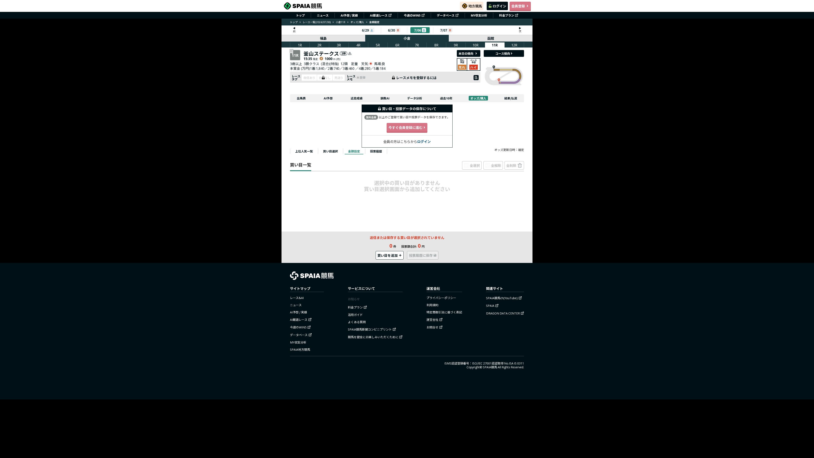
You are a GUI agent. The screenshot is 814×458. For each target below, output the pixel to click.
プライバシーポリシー (441, 297)
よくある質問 (357, 321)
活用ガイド (355, 314)
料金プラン (506, 15)
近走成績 (356, 98)
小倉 (407, 38)
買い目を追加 (387, 255)
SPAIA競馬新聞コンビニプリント (370, 329)
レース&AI (297, 297)
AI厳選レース (378, 15)
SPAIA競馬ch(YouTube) (502, 298)
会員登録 (518, 5)
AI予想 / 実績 (349, 15)
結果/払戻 (510, 98)
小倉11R (340, 22)
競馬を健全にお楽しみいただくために (373, 337)
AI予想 (328, 98)
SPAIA (490, 305)
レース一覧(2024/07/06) (317, 22)
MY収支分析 (479, 15)
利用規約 (432, 304)
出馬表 (301, 98)
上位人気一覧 (304, 151)
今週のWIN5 (412, 15)
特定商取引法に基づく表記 (444, 312)
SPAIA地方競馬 (300, 349)
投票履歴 (376, 151)
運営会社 (432, 319)
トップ (300, 15)
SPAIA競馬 (490, 367)
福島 (323, 38)
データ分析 (414, 98)
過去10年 (446, 98)
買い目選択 (330, 151)
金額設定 (354, 151)
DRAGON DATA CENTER (503, 313)
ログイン (499, 5)
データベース (445, 15)
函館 (490, 38)
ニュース (323, 15)
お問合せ (432, 327)
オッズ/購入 (357, 22)
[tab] (304, 151)
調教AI (385, 98)
